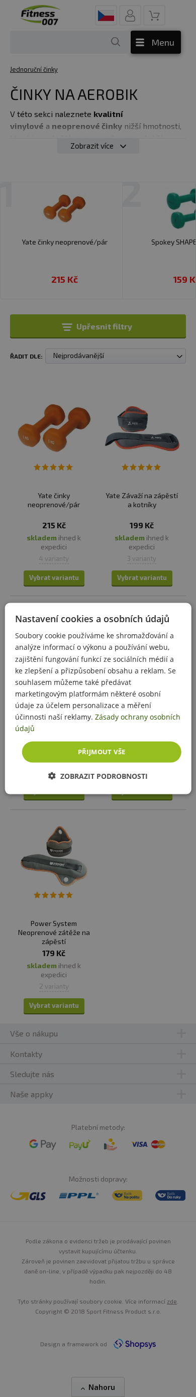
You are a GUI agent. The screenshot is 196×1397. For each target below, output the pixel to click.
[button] (98, 775)
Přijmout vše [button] (102, 751)
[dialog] (98, 698)
